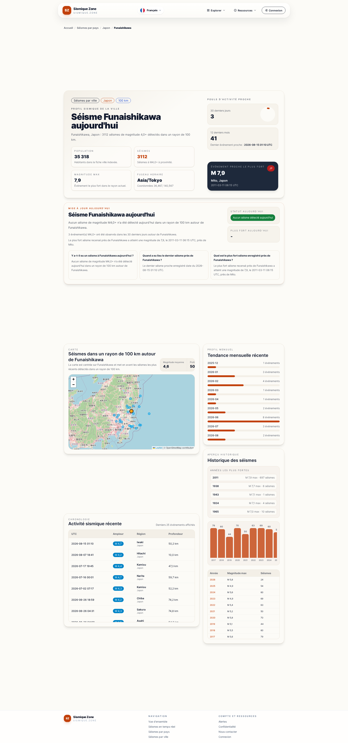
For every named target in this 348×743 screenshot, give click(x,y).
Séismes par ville (85, 100)
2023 (212, 598)
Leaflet (158, 447)
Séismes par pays (88, 27)
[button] (73, 379)
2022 (212, 605)
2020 (212, 617)
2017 (212, 636)
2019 (212, 624)
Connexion (275, 10)
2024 (212, 592)
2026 (212, 579)
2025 (212, 586)
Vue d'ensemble (157, 721)
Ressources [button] (245, 10)
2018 (212, 630)
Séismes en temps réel (161, 726)
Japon (106, 27)
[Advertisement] (174, 59)
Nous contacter (228, 731)
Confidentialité (227, 726)
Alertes (223, 721)
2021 (212, 611)
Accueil (68, 27)
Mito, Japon (219, 180)
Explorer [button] (216, 10)
